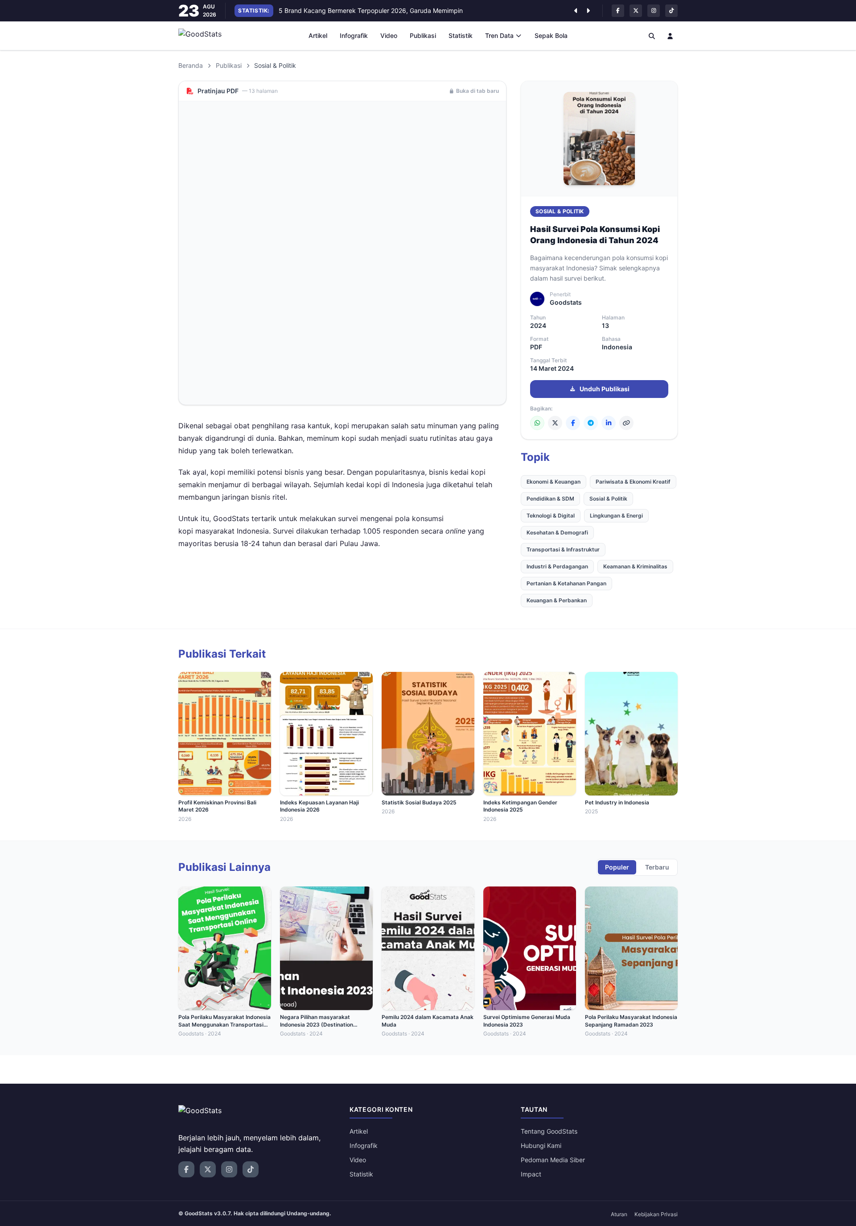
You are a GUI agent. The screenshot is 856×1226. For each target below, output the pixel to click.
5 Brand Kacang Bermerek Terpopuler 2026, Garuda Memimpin (371, 10)
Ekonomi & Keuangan (553, 481)
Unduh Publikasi (605, 389)
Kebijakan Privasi (656, 1214)
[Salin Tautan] (626, 423)
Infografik (354, 35)
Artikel (318, 35)
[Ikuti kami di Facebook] (618, 10)
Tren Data (499, 35)
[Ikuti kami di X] (636, 10)
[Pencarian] (651, 36)
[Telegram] (591, 423)
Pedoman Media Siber (553, 1160)
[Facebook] (573, 423)
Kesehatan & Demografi (557, 532)
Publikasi (423, 35)
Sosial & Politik (559, 211)
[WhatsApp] (537, 423)
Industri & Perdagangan (557, 566)
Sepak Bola (551, 35)
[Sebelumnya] (575, 10)
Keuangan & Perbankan (557, 600)
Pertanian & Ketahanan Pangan (566, 583)
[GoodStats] (204, 36)
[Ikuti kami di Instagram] (653, 10)
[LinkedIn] (608, 423)
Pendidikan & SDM (550, 498)
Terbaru (657, 867)
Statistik (461, 35)
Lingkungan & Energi (616, 515)
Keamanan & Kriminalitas (635, 566)
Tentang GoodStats (549, 1131)
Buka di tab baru (477, 90)
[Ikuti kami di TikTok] (671, 10)
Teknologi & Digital (551, 515)
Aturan (619, 1214)
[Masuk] (670, 36)
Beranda (190, 65)
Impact (531, 1174)
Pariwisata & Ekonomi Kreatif (633, 481)
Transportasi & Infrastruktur (563, 549)
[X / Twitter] (555, 423)
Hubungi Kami (541, 1145)
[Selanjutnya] (588, 10)
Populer (617, 867)
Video (388, 35)
